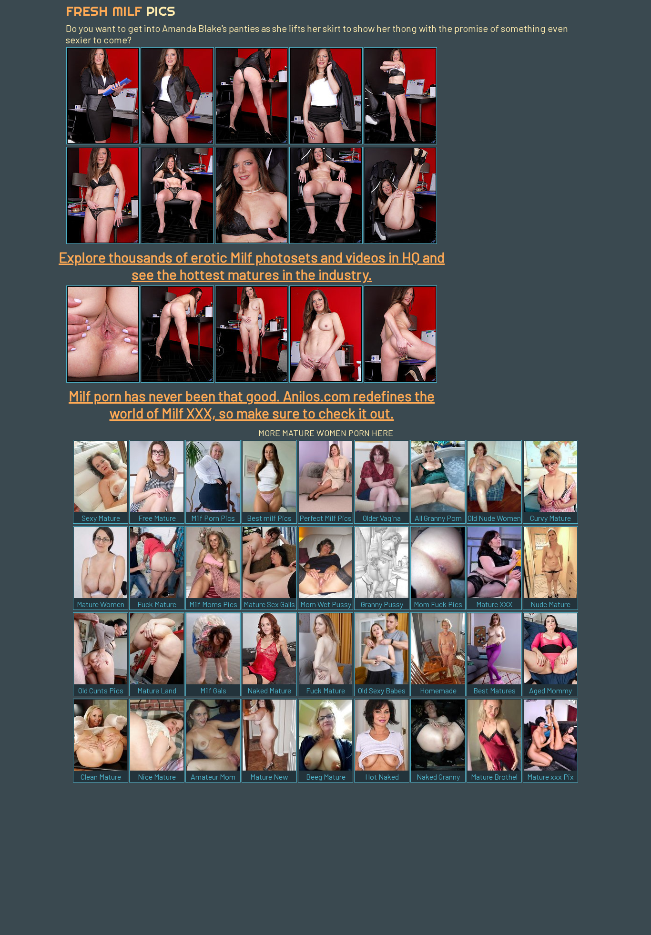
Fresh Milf (120, 10)
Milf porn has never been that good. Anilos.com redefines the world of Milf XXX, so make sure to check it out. (252, 404)
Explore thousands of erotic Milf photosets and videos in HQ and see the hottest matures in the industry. (252, 265)
